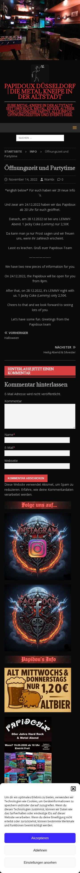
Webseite (11, 461)
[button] (73, 789)
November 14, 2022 (23, 179)
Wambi (49, 179)
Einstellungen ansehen (40, 862)
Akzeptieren (40, 838)
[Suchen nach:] (40, 138)
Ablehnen (40, 850)
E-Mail (8, 447)
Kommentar (13, 401)
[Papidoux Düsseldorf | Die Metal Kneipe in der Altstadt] (40, 57)
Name (8, 434)
